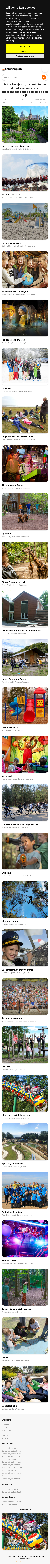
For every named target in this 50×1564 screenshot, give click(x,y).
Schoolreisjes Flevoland (11, 1473)
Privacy (5, 1438)
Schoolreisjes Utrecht (11, 1476)
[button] (23, 140)
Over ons (5, 1424)
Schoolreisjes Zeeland (11, 1478)
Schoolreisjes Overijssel (11, 1462)
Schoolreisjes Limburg (11, 1456)
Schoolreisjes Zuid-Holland (13, 1451)
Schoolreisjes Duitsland (11, 1492)
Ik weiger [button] (25, 51)
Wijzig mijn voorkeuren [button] (25, 56)
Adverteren (6, 1430)
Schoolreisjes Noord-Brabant (13, 1453)
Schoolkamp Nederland (11, 1501)
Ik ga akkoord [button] (25, 46)
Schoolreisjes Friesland (11, 1470)
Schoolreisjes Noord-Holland (13, 1448)
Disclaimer (6, 1435)
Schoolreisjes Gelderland (12, 1459)
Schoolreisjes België (10, 1489)
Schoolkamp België (9, 1504)
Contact (5, 1427)
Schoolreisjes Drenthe (11, 1465)
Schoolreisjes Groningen (12, 1467)
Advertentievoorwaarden (25, 1562)
